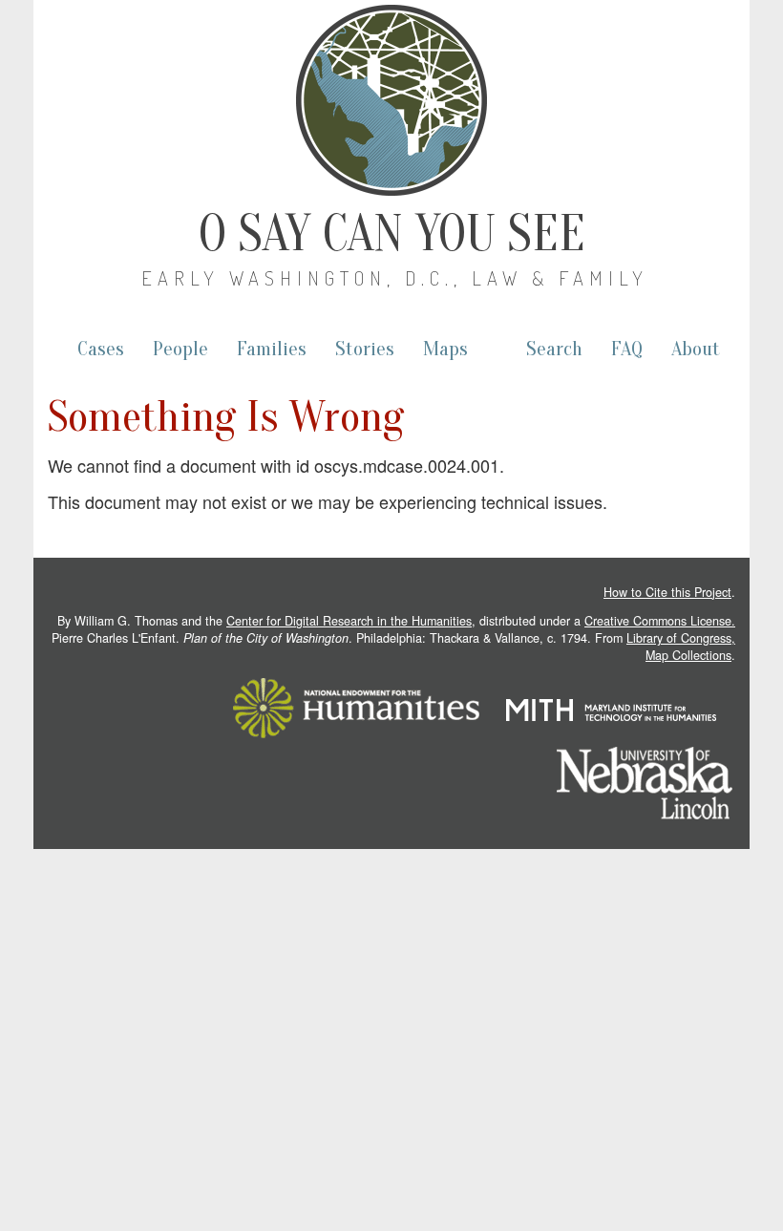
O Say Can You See (392, 234)
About (695, 349)
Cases (100, 349)
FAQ (627, 349)
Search (554, 349)
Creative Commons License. (659, 620)
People (180, 349)
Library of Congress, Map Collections (680, 646)
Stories (364, 349)
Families (272, 349)
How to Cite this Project (667, 592)
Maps (445, 349)
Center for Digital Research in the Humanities (349, 620)
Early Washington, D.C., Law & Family (394, 277)
